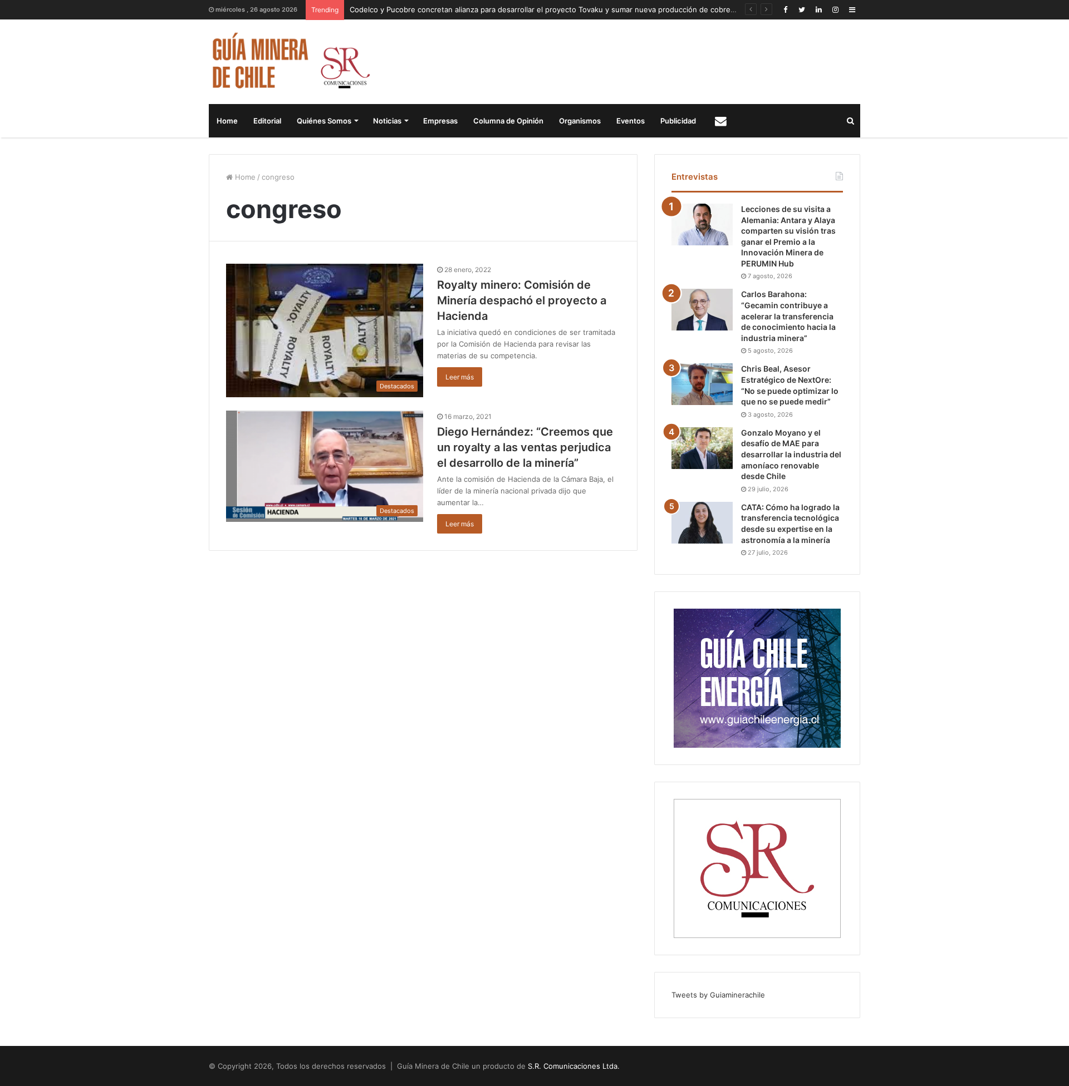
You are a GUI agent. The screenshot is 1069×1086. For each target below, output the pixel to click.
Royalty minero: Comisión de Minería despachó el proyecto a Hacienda (521, 300)
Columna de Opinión (508, 120)
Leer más (459, 377)
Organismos (580, 120)
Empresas (440, 120)
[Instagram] (835, 9)
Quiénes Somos (324, 120)
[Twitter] (801, 9)
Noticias (387, 120)
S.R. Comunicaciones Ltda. (574, 1066)
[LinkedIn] (818, 9)
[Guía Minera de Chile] (290, 62)
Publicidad (678, 120)
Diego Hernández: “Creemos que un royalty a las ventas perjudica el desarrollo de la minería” (525, 447)
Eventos (630, 120)
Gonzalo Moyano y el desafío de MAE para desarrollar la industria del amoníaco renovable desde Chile (791, 454)
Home (227, 120)
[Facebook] (785, 9)
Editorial (267, 120)
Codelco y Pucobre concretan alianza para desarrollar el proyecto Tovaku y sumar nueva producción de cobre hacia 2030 (560, 9)
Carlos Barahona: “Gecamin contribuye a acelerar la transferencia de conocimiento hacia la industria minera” (788, 315)
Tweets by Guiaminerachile (718, 994)
